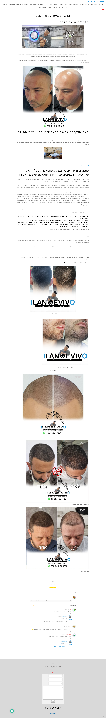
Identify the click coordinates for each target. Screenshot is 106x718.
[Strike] (36, 601)
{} (46, 600)
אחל (61, 618)
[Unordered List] (40, 601)
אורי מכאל (60, 643)
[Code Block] (43, 601)
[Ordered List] (38, 601)
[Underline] (35, 601)
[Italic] (33, 601)
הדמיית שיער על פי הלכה (53, 15)
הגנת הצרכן (5, 4)
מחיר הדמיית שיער (48, 4)
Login (31, 592)
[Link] (45, 601)
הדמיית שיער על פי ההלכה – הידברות (60, 646)
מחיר (66, 7)
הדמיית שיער (70, 140)
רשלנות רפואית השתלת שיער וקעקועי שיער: (18, 4)
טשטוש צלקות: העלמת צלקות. (36, 4)
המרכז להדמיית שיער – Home (96, 4)
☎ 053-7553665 (42, 7)
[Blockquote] (42, 601)
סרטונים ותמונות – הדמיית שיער (60, 4)
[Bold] (31, 601)
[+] (48, 600)
